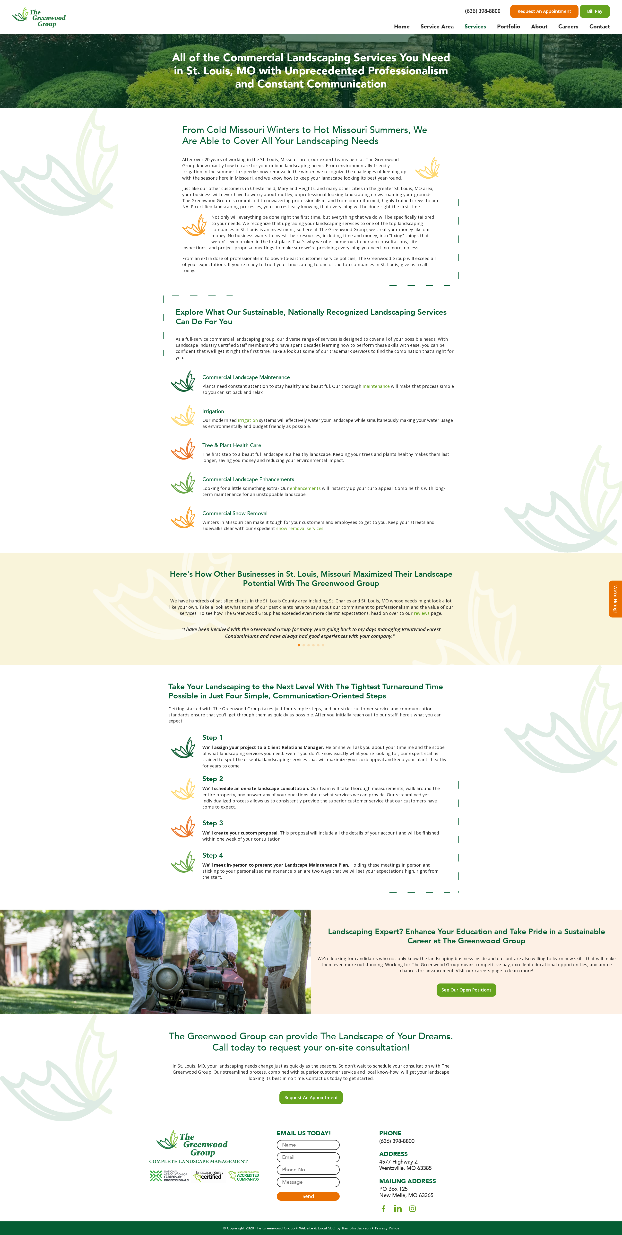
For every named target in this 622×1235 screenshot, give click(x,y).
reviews (422, 613)
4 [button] (313, 645)
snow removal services (299, 528)
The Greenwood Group (275, 1228)
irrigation (248, 420)
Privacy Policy (387, 1228)
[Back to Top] (609, 1222)
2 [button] (303, 645)
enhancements (305, 488)
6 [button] (323, 645)
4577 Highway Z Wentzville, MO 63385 (405, 1165)
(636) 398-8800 (483, 11)
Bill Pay (595, 11)
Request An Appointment (544, 11)
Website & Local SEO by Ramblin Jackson (335, 1228)
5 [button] (318, 645)
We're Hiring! (616, 599)
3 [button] (308, 645)
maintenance (376, 386)
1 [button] (299, 645)
